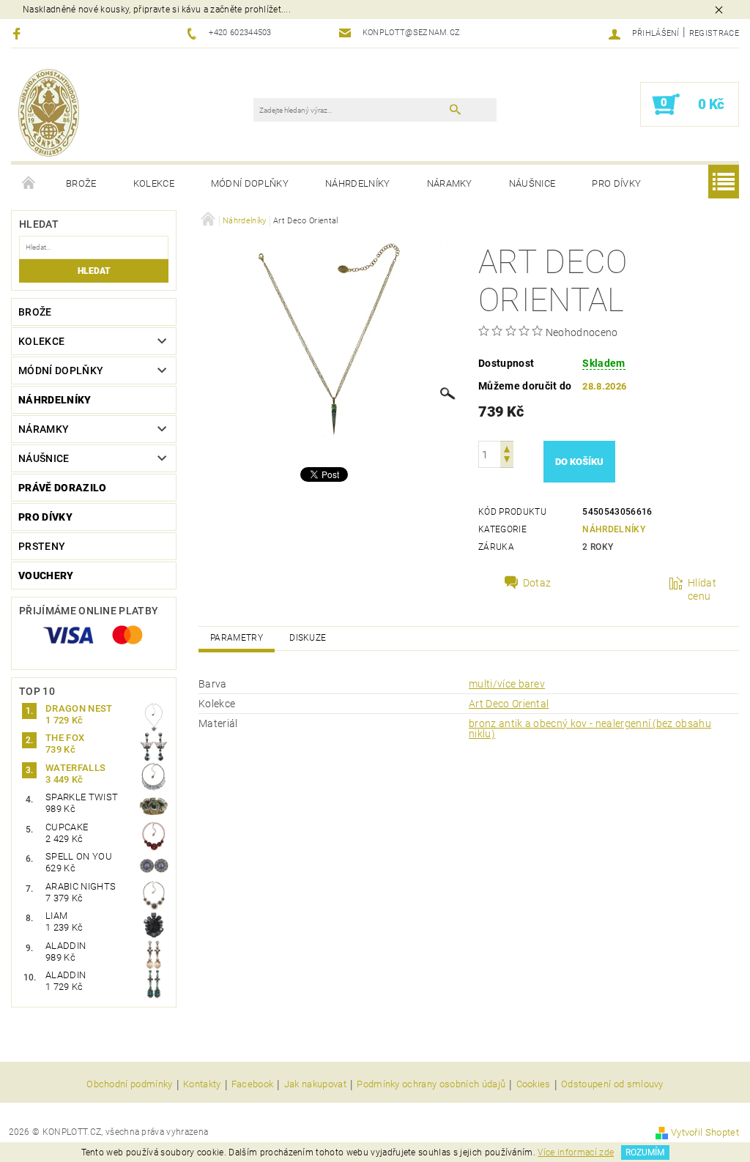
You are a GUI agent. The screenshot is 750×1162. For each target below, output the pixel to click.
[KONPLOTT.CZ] (48, 112)
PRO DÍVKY (616, 183)
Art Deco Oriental (509, 704)
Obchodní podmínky (129, 1084)
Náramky (449, 183)
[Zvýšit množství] (506, 448)
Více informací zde (576, 1152)
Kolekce (153, 183)
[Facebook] (18, 33)
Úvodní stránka (29, 184)
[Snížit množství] (506, 461)
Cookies (533, 1084)
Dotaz (537, 583)
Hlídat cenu (702, 589)
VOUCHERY (46, 575)
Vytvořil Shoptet (705, 1132)
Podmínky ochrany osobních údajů (431, 1084)
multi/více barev (507, 684)
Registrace (714, 33)
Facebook (252, 1084)
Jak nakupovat (315, 1084)
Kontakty (202, 1084)
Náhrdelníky (357, 183)
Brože (81, 183)
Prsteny (41, 546)
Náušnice (532, 183)
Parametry (236, 638)
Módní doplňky (250, 183)
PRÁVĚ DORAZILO (62, 488)
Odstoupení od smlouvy (612, 1084)
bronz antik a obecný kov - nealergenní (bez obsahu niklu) (590, 729)
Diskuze (307, 638)
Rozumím (644, 1152)
